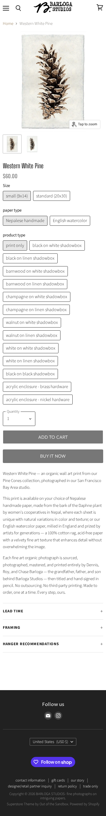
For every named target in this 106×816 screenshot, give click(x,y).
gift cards (58, 780)
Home (8, 23)
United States (50, 742)
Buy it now (53, 456)
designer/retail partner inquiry (30, 786)
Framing (11, 627)
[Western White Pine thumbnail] (32, 144)
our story (77, 780)
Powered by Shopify (84, 804)
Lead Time (13, 611)
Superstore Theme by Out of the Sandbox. (38, 804)
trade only (90, 786)
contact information (30, 780)
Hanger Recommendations (31, 644)
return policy (67, 786)
